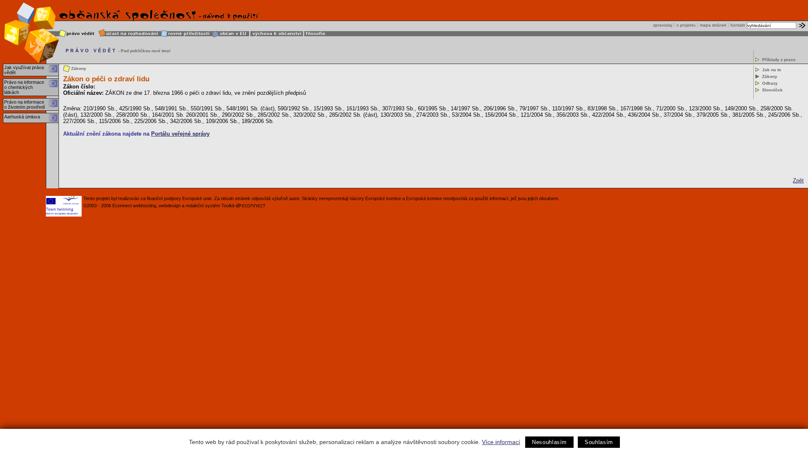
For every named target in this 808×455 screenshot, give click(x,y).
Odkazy (770, 83)
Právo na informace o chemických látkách (24, 87)
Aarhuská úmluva (22, 116)
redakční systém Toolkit (210, 205)
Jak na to (771, 69)
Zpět (798, 180)
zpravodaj (662, 25)
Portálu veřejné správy (180, 134)
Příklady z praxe (779, 59)
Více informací (501, 442)
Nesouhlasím (549, 442)
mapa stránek (713, 25)
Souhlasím (599, 442)
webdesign (170, 205)
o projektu (686, 25)
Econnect (122, 205)
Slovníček (772, 90)
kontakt (738, 25)
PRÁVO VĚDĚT (91, 50)
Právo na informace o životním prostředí (24, 104)
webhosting (144, 205)
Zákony (769, 76)
